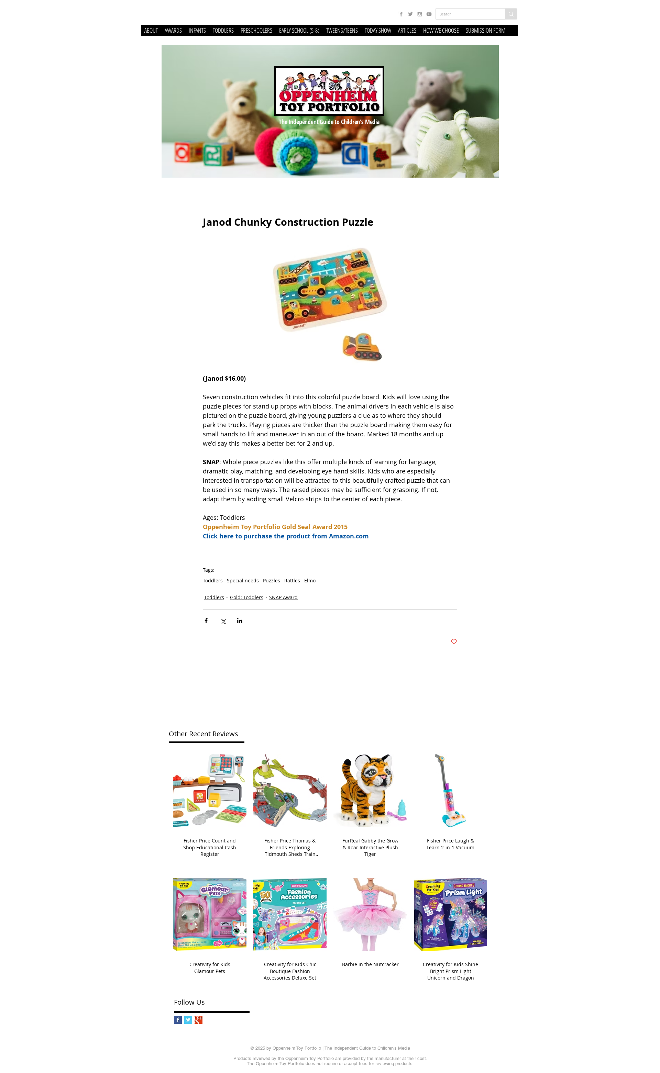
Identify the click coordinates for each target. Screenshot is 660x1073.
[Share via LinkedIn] (239, 620)
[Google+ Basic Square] (198, 1020)
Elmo (310, 580)
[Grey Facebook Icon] (401, 14)
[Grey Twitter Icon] (410, 14)
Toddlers (213, 580)
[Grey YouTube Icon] (429, 14)
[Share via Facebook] (206, 620)
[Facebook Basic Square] (178, 1020)
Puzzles (271, 580)
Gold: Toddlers (246, 597)
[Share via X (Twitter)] (223, 620)
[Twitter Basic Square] (188, 1020)
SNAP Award (283, 597)
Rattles (292, 580)
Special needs (243, 580)
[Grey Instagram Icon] (420, 14)
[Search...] (511, 14)
